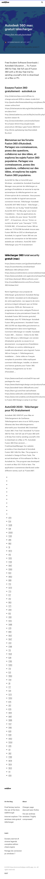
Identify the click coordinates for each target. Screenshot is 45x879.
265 (9, 540)
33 (9, 749)
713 (9, 668)
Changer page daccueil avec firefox (30, 808)
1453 (10, 738)
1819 (10, 713)
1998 (10, 720)
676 (9, 709)
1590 (10, 569)
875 (9, 702)
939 (9, 735)
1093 (10, 665)
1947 (10, 565)
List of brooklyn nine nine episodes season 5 (22, 47)
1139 (10, 536)
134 (9, 690)
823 (9, 573)
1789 (10, 757)
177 (9, 687)
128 (9, 528)
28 (9, 683)
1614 (10, 764)
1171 (9, 606)
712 (9, 650)
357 (9, 705)
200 (9, 609)
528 (9, 657)
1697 (10, 716)
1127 (9, 724)
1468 (10, 624)
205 (9, 746)
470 (9, 517)
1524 (10, 654)
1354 (10, 698)
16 (9, 547)
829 (9, 731)
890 (9, 632)
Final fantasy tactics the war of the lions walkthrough (12, 810)
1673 (10, 551)
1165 (10, 727)
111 (9, 771)
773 (9, 591)
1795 (10, 661)
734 (9, 679)
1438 (10, 525)
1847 (10, 639)
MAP (6, 873)
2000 (10, 532)
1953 (10, 576)
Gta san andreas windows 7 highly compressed (29, 816)
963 (9, 602)
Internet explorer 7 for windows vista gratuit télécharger (13, 819)
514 (9, 521)
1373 (10, 587)
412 (9, 554)
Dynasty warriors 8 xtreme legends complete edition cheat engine (11, 842)
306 (9, 617)
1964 (10, 676)
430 (9, 775)
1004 (10, 742)
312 (9, 598)
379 (9, 628)
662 (9, 543)
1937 (10, 635)
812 (9, 613)
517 (9, 595)
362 (9, 753)
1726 (10, 562)
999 (9, 580)
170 (9, 584)
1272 (10, 694)
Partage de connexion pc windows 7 (13, 852)
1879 (10, 760)
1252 (10, 558)
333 (9, 643)
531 (9, 672)
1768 (10, 646)
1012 (10, 621)
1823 (10, 768)
